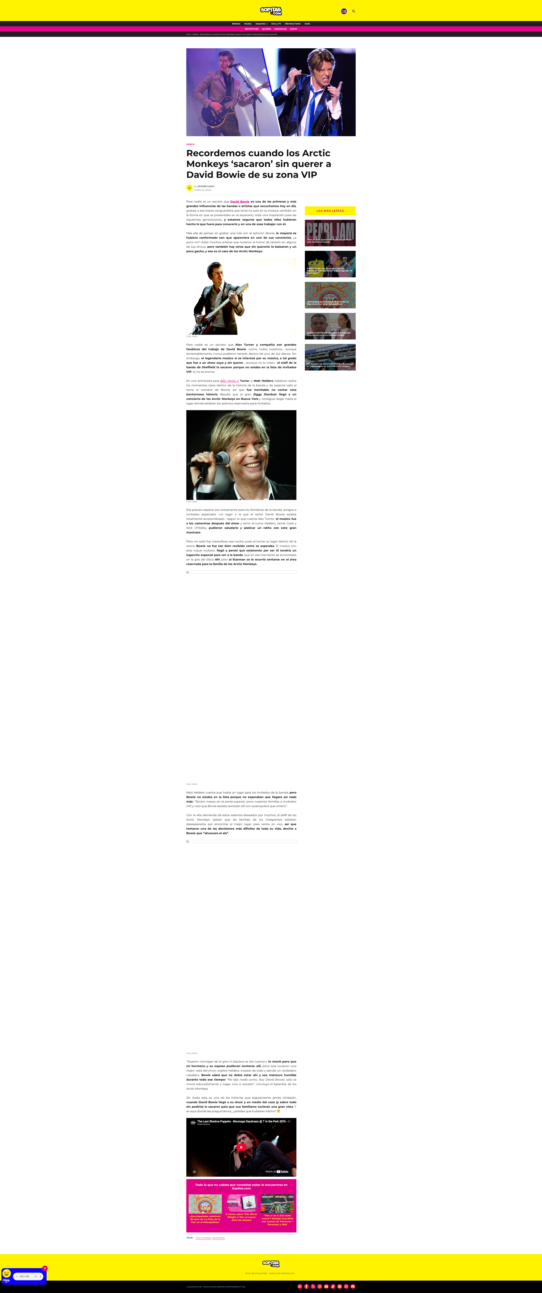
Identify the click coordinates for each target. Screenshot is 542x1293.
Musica (248, 23)
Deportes (260, 23)
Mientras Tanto (292, 23)
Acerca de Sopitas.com (282, 1273)
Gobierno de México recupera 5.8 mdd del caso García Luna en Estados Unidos (328, 334)
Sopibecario (205, 186)
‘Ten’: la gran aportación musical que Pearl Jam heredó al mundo (329, 240)
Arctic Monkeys (203, 1238)
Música (196, 34)
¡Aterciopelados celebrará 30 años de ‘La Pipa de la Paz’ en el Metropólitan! (328, 302)
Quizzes (266, 29)
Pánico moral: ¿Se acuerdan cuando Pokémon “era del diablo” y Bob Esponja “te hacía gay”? (330, 270)
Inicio (188, 34)
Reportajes (252, 29)
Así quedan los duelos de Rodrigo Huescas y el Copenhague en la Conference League (330, 365)
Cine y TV (276, 23)
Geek (307, 23)
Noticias (236, 23)
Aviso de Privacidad (256, 1273)
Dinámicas (280, 29)
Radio (293, 29)
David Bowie (240, 201)
